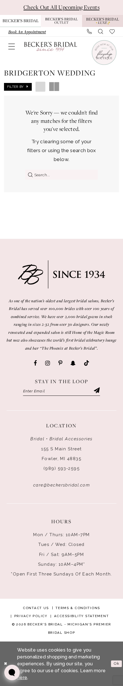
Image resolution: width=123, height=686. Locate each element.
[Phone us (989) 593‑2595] (89, 31)
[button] (11, 46)
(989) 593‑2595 (61, 468)
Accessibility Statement (81, 616)
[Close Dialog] (5, 664)
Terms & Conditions (77, 608)
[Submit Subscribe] (96, 391)
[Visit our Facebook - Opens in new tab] (35, 363)
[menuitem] (27, 31)
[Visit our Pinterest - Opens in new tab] (60, 363)
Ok (117, 663)
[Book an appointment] (104, 52)
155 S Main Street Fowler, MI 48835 (61, 453)
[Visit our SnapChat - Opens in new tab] (73, 363)
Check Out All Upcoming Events (61, 7)
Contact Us (36, 608)
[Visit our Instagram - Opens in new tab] (47, 363)
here (22, 677)
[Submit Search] (29, 174)
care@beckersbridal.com (61, 484)
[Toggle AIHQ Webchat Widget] (12, 672)
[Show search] (100, 31)
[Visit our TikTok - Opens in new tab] (86, 363)
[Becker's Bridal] (50, 46)
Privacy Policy (30, 616)
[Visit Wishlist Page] (112, 31)
